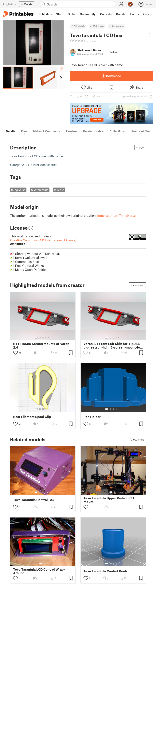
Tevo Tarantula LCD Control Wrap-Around (39, 571)
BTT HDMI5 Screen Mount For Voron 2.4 (41, 345)
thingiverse (18, 190)
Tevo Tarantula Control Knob (105, 571)
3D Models (79, 26)
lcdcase (59, 190)
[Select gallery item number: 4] (46, 337)
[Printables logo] (18, 14)
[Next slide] (60, 78)
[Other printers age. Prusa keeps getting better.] (111, 113)
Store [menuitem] (59, 14)
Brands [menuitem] (120, 14)
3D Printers (98, 26)
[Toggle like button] (15, 352)
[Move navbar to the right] (150, 14)
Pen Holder (92, 417)
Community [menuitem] (88, 14)
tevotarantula (39, 190)
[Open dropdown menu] (149, 35)
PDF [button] (141, 147)
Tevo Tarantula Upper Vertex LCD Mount (109, 499)
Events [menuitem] (134, 14)
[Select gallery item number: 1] (36, 337)
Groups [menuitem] (148, 14)
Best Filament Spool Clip (32, 417)
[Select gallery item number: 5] (48, 337)
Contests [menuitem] (105, 14)
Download (113, 76)
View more (137, 285)
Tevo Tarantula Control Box (33, 500)
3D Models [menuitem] (45, 14)
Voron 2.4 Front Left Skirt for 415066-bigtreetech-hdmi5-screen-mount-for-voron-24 (113, 345)
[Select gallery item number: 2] (40, 337)
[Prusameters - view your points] (130, 4)
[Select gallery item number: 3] (43, 337)
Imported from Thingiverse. (116, 215)
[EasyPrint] (121, 4)
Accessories (118, 26)
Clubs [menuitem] (71, 14)
